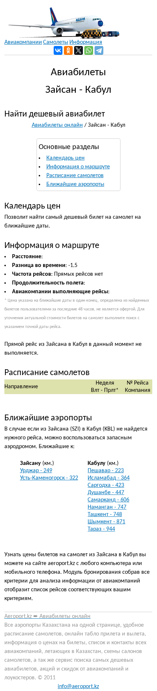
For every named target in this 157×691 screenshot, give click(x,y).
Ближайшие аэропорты (75, 184)
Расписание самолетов (75, 176)
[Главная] (61, 19)
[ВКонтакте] (58, 50)
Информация (85, 42)
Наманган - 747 (107, 507)
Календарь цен (65, 158)
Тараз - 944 (101, 529)
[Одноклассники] (68, 50)
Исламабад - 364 (109, 478)
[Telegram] (99, 50)
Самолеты (55, 42)
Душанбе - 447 (106, 493)
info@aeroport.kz (78, 687)
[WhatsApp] (88, 50)
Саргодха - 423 (106, 485)
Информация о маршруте (78, 167)
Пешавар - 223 (106, 471)
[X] (78, 50)
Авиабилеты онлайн (57, 125)
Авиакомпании (23, 42)
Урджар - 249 (36, 471)
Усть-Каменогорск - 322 (49, 478)
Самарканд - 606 (108, 500)
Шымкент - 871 (106, 522)
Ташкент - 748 (105, 515)
